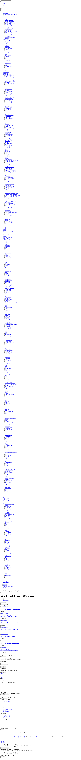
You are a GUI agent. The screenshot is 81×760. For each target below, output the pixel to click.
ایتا (2, 678)
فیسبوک (2, 675)
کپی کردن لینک (3, 672)
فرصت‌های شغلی (6, 701)
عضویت (2, 729)
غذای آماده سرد (6, 588)
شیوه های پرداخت (6, 716)
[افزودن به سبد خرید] (0, 626)
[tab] (42, 15)
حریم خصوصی (6, 710)
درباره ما (4, 703)
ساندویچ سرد (5, 589)
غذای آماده (5, 587)
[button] (42, 13)
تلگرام (1, 677)
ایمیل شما (2, 728)
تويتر (1, 674)
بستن (2, 694)
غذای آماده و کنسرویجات (8, 586)
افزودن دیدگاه (3, 656)
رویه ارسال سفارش (7, 717)
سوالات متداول (6, 707)
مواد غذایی (5, 585)
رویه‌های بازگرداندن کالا (7, 709)
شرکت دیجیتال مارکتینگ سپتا (20, 736)
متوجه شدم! (3, 756)
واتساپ (1, 673)
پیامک (1, 679)
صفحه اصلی (5, 584)
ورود (1, 11)
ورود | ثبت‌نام (5, 3)
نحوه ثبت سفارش (6, 715)
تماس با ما (5, 702)
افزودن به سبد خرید (4, 604)
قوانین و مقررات (6, 711)
